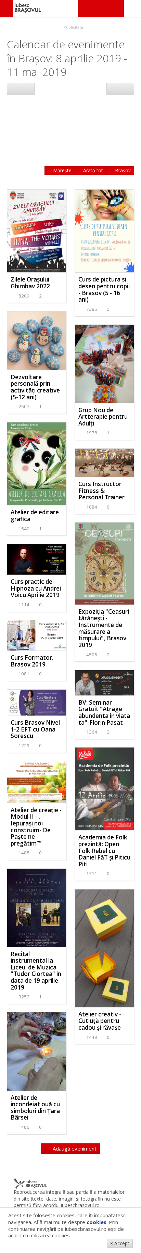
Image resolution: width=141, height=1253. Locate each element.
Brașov (122, 170)
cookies (96, 1222)
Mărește (62, 170)
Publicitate (73, 27)
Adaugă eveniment (74, 1148)
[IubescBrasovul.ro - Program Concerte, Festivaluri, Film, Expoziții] (6, 8)
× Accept (119, 1243)
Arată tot (92, 170)
